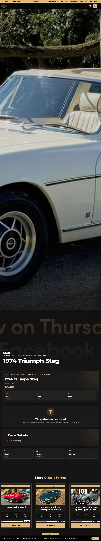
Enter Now (16, 525)
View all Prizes (49, 535)
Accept (95, 538)
